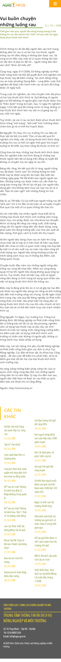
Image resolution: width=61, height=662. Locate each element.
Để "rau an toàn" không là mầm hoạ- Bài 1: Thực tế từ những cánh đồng (15, 512)
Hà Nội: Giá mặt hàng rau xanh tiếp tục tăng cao (14, 430)
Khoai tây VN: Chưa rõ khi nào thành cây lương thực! (15, 544)
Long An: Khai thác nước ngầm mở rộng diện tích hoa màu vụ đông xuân (15, 473)
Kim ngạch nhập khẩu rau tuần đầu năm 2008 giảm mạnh (46, 438)
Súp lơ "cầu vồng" (12, 444)
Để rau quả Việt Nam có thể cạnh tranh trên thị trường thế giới (46, 542)
